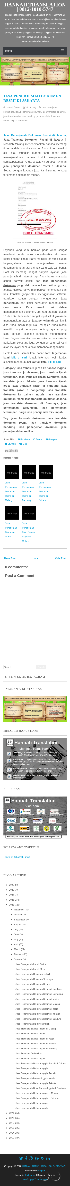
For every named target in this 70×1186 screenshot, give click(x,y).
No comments (21, 120)
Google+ (52, 439)
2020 (12, 1118)
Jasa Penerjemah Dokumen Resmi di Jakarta (32, 98)
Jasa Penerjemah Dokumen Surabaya (34, 979)
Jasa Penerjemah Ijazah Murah (30, 969)
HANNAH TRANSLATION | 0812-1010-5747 (35, 7)
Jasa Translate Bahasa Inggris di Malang (35, 1028)
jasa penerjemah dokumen (28, 112)
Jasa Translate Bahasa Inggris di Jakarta (35, 1043)
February (18, 954)
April (16, 944)
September (19, 919)
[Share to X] (13, 450)
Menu (8, 50)
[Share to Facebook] (16, 450)
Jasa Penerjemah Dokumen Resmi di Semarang (39, 994)
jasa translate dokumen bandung (19, 116)
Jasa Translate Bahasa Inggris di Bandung (36, 1048)
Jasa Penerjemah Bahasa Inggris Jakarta (35, 1083)
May (16, 939)
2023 (12, 900)
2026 (12, 885)
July (16, 929)
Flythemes (30, 1175)
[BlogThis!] (10, 450)
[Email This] (6, 450)
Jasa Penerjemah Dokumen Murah (32, 1024)
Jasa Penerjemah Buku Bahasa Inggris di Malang (28, 532)
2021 (12, 1113)
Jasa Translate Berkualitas (28, 1053)
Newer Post (10, 558)
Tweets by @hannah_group (16, 857)
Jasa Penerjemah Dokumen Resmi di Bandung (28, 491)
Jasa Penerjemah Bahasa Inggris (31, 1068)
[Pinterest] (37, 1158)
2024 (12, 894)
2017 (12, 1133)
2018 (12, 1128)
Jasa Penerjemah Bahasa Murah (31, 1108)
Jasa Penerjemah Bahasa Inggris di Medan (36, 1093)
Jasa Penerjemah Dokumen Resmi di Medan (37, 999)
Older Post (60, 558)
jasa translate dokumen (54, 112)
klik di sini (19, 357)
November (19, 909)
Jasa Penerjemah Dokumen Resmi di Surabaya (38, 989)
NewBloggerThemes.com (35, 1179)
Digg (24, 444)
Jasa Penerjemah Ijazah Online (30, 964)
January (18, 959)
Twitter (38, 439)
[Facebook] (26, 1158)
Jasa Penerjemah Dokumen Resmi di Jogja (36, 1009)
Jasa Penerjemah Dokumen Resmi (32, 984)
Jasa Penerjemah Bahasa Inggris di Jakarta (36, 1098)
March (17, 949)
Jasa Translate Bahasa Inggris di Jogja (34, 1038)
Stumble (11, 444)
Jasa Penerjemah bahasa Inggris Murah (35, 1078)
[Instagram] (42, 1158)
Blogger (41, 1170)
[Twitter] (21, 1158)
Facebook (25, 439)
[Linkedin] (48, 1158)
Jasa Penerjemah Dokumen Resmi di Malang (11, 491)
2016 (12, 1138)
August (18, 924)
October (18, 914)
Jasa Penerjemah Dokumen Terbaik (32, 974)
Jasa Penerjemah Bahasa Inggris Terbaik (35, 1073)
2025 (12, 890)
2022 (12, 904)
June (17, 934)
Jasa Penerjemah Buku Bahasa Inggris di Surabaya (40, 1088)
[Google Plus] (31, 1158)
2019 (12, 1123)
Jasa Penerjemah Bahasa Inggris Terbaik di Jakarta (40, 1063)
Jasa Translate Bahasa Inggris (30, 1033)
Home (35, 558)
